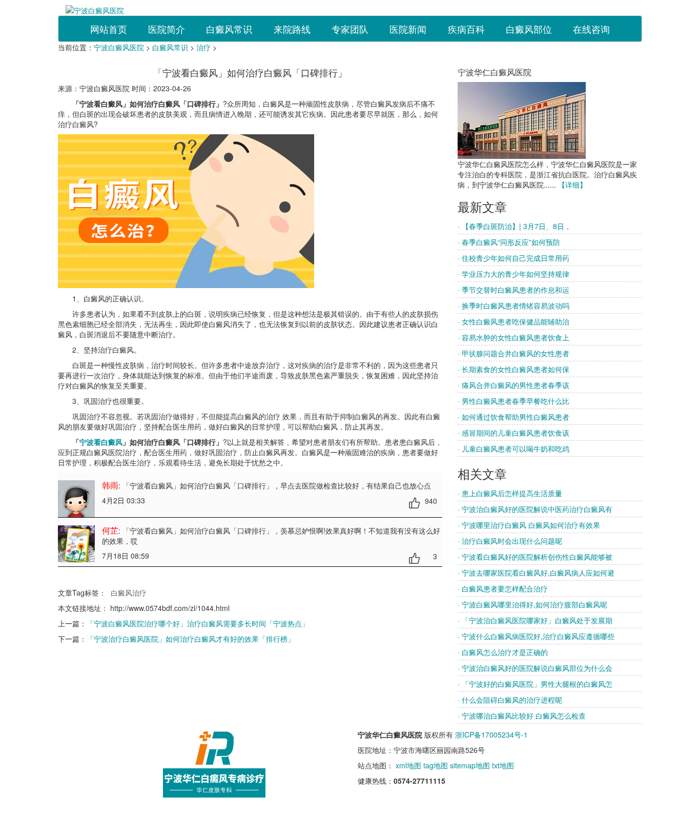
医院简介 (166, 28)
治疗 (203, 47)
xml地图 (408, 765)
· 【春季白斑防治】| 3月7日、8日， (514, 226)
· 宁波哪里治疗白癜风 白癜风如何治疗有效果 (529, 525)
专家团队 (350, 28)
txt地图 (503, 765)
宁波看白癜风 (100, 442)
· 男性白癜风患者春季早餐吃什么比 (513, 401)
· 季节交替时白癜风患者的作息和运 (513, 289)
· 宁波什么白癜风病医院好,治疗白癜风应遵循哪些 (536, 636)
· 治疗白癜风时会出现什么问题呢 (510, 541)
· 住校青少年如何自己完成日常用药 (513, 258)
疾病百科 (466, 28)
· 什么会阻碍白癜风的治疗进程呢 (510, 700)
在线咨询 (591, 28)
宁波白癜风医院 (119, 47)
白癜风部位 (529, 28)
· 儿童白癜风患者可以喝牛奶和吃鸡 (513, 448)
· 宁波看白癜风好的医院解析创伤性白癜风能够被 (535, 557)
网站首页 (108, 28)
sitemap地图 (470, 765)
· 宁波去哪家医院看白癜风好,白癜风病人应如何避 (536, 572)
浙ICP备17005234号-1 (491, 734)
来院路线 (292, 28)
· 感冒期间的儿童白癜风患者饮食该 (513, 432)
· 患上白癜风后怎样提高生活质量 (510, 493)
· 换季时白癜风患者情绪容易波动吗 (513, 305)
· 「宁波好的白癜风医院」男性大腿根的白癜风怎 (535, 684)
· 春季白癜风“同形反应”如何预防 (509, 242)
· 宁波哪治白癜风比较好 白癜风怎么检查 (522, 715)
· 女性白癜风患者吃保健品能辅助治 (513, 321)
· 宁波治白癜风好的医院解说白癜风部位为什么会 (535, 668)
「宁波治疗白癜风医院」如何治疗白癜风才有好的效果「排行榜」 (191, 639)
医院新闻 (407, 28)
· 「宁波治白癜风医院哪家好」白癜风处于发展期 (535, 620)
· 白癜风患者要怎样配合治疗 (503, 588)
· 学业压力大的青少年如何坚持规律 (513, 274)
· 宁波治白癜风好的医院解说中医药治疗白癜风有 (535, 509)
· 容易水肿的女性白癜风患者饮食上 (513, 337)
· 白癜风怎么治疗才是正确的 (503, 652)
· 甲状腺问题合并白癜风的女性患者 (513, 353)
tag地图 (435, 765)
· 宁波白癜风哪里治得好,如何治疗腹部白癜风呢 (532, 604)
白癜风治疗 (129, 592)
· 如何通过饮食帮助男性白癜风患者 (513, 417)
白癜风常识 (229, 28)
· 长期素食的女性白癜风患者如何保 (513, 369)
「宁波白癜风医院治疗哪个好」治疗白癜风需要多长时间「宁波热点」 (198, 623)
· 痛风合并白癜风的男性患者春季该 (513, 385)
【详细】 (572, 184)
